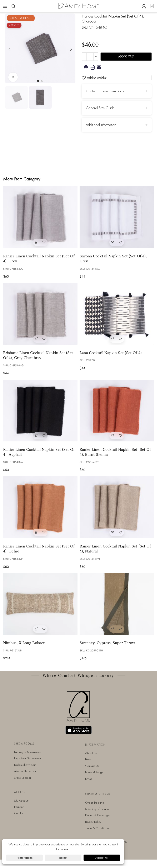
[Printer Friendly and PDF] (117, 67)
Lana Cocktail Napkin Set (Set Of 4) (111, 352)
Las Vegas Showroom (27, 752)
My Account (21, 800)
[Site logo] (78, 5)
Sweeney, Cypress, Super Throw (107, 642)
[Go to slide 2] (42, 79)
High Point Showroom (27, 758)
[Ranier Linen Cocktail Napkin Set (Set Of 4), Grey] (40, 217)
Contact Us (92, 766)
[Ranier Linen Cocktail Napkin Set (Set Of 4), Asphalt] (40, 410)
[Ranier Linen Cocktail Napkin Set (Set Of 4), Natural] (117, 507)
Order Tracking (94, 803)
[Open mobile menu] (5, 6)
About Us (90, 753)
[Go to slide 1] (38, 79)
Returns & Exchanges (97, 815)
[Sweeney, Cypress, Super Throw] (117, 604)
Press (88, 759)
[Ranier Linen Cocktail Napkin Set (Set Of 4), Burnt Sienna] (117, 410)
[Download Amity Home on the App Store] (78, 730)
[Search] (13, 6)
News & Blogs (94, 772)
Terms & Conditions (97, 828)
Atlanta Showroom (25, 771)
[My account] (144, 6)
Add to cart (126, 56)
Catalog (19, 813)
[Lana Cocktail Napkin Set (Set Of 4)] (117, 314)
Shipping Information (97, 809)
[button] (9, 48)
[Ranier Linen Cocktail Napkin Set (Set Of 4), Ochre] (40, 507)
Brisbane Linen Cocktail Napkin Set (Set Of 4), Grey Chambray (38, 355)
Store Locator (22, 778)
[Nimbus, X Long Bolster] (40, 604)
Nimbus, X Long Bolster (24, 642)
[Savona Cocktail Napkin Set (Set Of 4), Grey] (117, 217)
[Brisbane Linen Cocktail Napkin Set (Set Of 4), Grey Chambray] (40, 314)
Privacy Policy (93, 822)
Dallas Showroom (25, 765)
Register (19, 807)
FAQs (88, 779)
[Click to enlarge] (13, 75)
